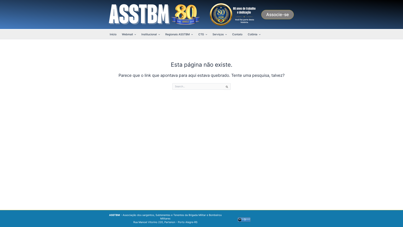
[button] (277, 14)
